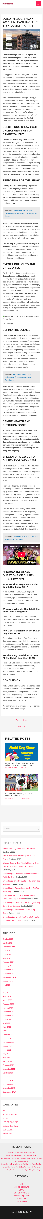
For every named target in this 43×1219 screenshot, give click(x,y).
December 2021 (9, 1042)
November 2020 (9, 1069)
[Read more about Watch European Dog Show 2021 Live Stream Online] (21, 782)
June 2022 (7, 1019)
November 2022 (9, 1016)
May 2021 (6, 1054)
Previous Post (21, 720)
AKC (4, 1111)
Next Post (21, 726)
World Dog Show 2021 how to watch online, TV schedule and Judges (21, 764)
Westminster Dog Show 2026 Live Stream (19, 849)
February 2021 (8, 1065)
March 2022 (7, 1031)
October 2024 (8, 943)
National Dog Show (10, 1126)
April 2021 (7, 1057)
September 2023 (9, 977)
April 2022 (7, 1027)
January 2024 (8, 966)
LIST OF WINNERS (10, 1122)
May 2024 (6, 958)
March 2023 (7, 1000)
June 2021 (7, 1050)
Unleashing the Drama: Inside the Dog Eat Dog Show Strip (21, 1170)
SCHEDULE (8, 1130)
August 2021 (8, 1046)
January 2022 (8, 1038)
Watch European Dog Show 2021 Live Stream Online (20, 794)
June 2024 (7, 954)
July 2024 (6, 951)
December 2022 (9, 1012)
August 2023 (8, 981)
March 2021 (7, 1061)
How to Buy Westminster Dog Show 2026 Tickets (21, 1155)
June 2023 (7, 989)
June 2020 (7, 1077)
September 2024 (9, 947)
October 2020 (8, 1073)
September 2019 (9, 1092)
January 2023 (8, 1008)
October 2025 (8, 939)
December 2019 (9, 1084)
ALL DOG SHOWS (11, 768)
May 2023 (6, 992)
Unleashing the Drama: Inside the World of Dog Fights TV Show (21, 1164)
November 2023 (9, 973)
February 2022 (8, 1035)
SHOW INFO (8, 1134)
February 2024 (8, 962)
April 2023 (7, 996)
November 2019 (9, 1088)
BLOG (5, 1118)
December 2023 (9, 970)
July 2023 (6, 985)
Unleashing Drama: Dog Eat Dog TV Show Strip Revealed (21, 1167)
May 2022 (6, 1023)
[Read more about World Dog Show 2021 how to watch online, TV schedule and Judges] (21, 752)
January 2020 (8, 1080)
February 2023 (8, 1004)
